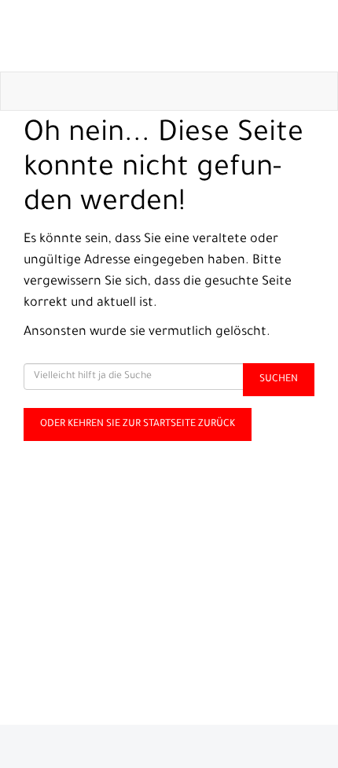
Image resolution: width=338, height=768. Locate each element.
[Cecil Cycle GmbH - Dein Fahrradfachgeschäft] (172, 36)
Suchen (278, 379)
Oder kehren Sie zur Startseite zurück (137, 424)
